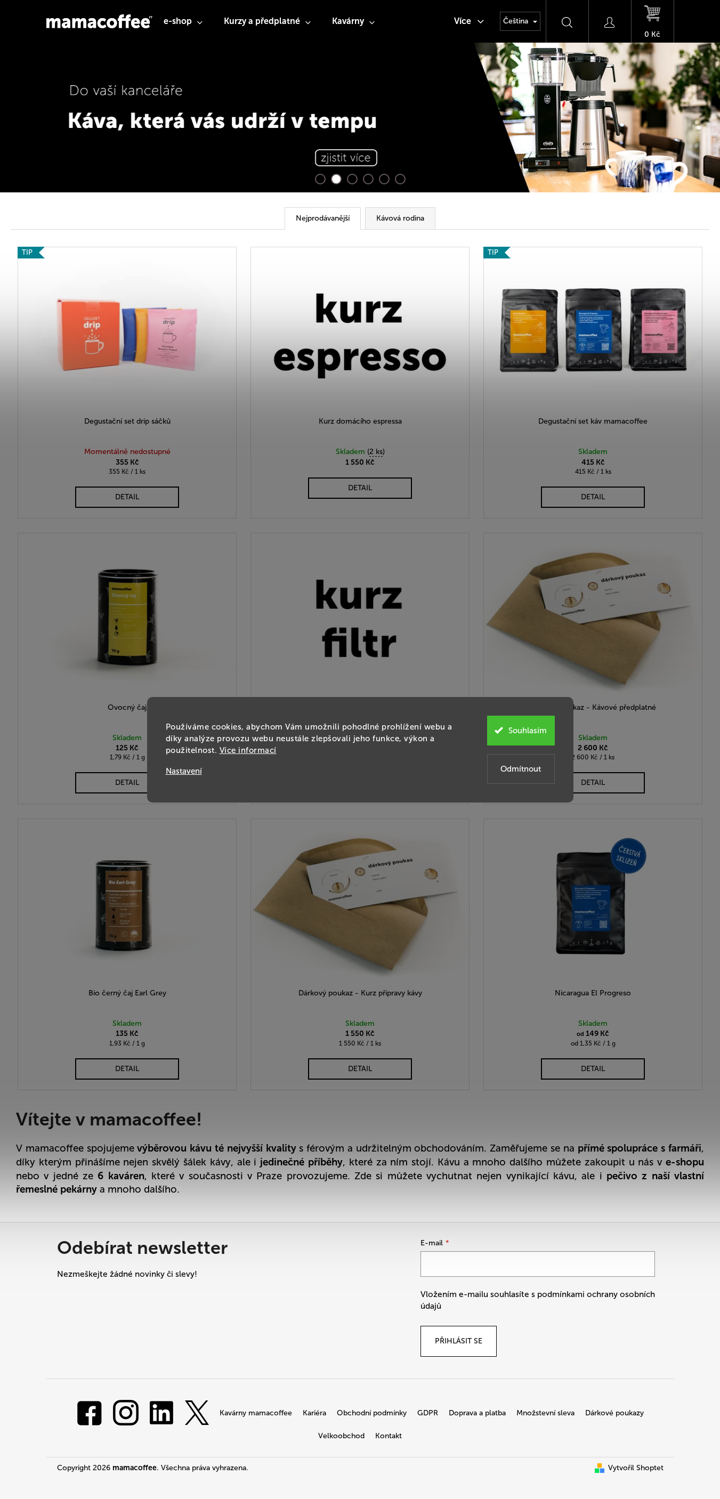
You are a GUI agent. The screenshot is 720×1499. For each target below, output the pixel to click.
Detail (127, 496)
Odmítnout (520, 769)
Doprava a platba (477, 1412)
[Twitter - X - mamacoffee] (196, 1412)
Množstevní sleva (545, 1412)
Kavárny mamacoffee (256, 1412)
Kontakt (388, 1435)
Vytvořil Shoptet (636, 1467)
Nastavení (184, 771)
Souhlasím (527, 730)
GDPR (427, 1412)
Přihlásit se (458, 1341)
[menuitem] (183, 21)
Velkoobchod (341, 1435)
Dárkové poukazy (614, 1412)
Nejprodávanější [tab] (323, 218)
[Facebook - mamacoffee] (89, 1412)
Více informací (248, 750)
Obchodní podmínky (372, 1412)
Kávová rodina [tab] (400, 218)
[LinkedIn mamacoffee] (161, 1412)
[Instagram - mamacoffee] (126, 1412)
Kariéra (314, 1412)
